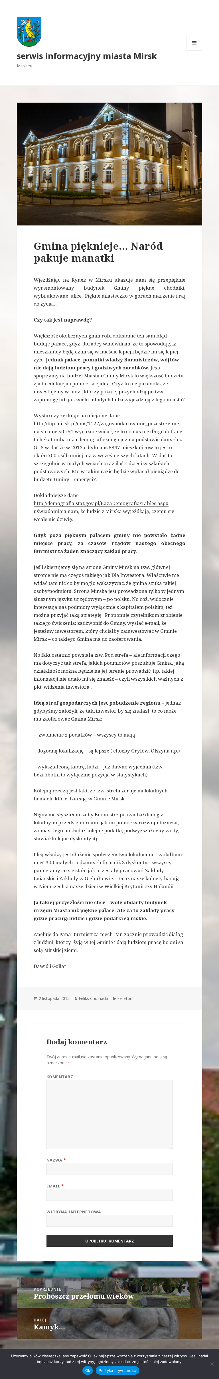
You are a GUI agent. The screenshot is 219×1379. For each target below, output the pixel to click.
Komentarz (59, 1076)
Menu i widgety (194, 50)
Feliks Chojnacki (93, 998)
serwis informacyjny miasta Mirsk (87, 55)
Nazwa (56, 1160)
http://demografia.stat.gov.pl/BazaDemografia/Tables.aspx (101, 503)
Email (55, 1186)
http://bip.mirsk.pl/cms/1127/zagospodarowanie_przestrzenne (106, 423)
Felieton (124, 998)
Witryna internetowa (73, 1212)
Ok (87, 1370)
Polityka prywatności (118, 1370)
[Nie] (212, 1364)
